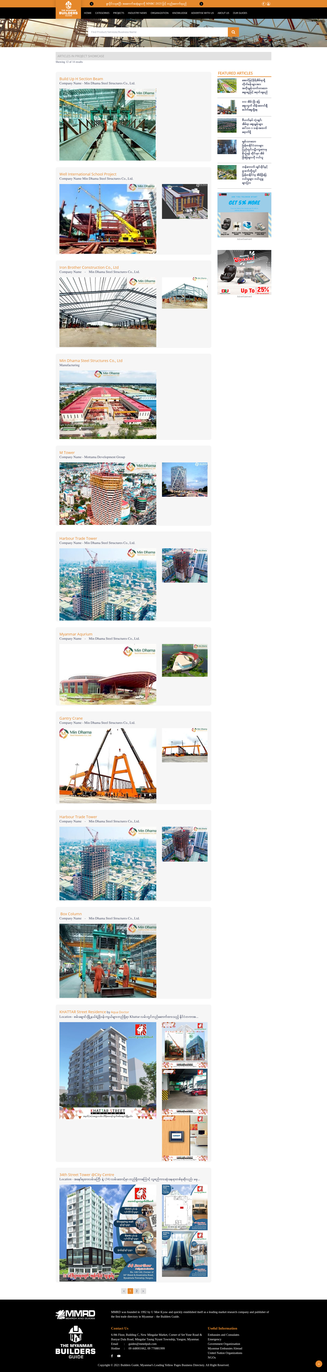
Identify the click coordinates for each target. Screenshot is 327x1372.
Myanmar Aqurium (76, 634)
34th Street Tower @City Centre (86, 1174)
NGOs (212, 1357)
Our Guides (240, 13)
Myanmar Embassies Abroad (225, 1348)
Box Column (71, 913)
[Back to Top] (318, 1363)
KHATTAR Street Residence (82, 1011)
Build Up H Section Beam (81, 78)
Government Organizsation (224, 1343)
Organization (160, 13)
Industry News (137, 13)
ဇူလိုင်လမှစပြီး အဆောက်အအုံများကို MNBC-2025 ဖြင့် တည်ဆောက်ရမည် (146, 4)
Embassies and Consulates (223, 1334)
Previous (91, 4)
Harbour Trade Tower (78, 538)
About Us (223, 13)
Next (201, 4)
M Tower (67, 452)
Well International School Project (87, 174)
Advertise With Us (202, 13)
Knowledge (179, 13)
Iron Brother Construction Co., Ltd (89, 267)
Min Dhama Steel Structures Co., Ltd (90, 360)
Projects (118, 13)
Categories (102, 13)
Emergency (214, 1339)
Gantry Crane (71, 718)
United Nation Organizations (225, 1353)
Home (87, 13)
